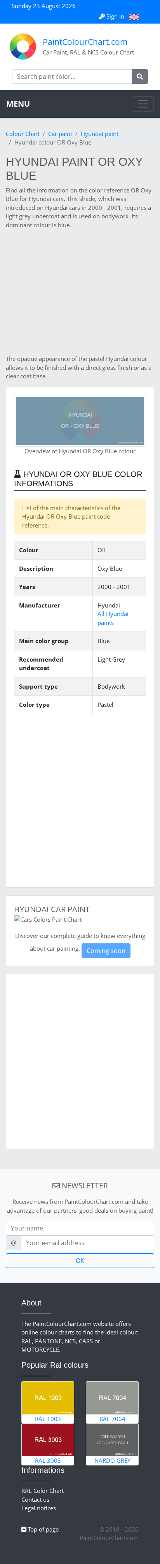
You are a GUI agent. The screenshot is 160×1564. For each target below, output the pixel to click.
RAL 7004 (112, 1419)
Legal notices (38, 1508)
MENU (18, 104)
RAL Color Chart (42, 1490)
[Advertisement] (80, 291)
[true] (140, 76)
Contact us (35, 1499)
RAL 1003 (48, 1419)
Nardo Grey (112, 1460)
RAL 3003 (48, 1460)
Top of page (42, 1529)
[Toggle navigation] (143, 104)
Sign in (115, 16)
